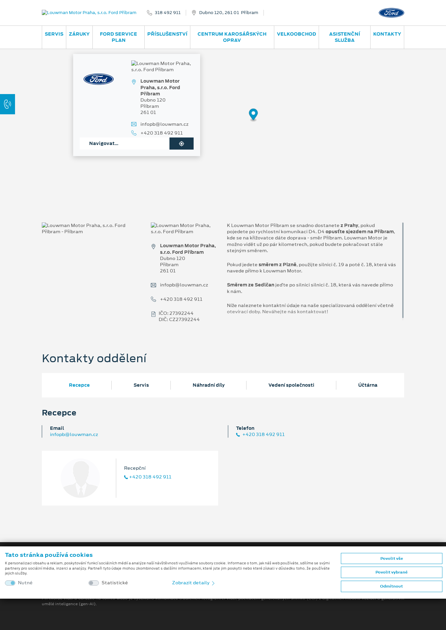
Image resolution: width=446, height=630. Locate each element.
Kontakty (387, 34)
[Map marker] (253, 115)
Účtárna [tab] (367, 385)
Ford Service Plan (118, 37)
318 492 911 (168, 13)
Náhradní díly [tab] (209, 385)
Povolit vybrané (391, 572)
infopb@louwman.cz (164, 124)
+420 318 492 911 (161, 133)
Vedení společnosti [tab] (291, 385)
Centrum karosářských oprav (232, 37)
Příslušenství (167, 34)
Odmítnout (391, 586)
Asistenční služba (344, 37)
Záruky (79, 34)
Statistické (115, 583)
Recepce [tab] (79, 385)
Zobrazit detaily (191, 582)
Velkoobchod (296, 34)
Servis (54, 34)
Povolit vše (391, 558)
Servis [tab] (141, 385)
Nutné (25, 583)
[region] (223, 120)
